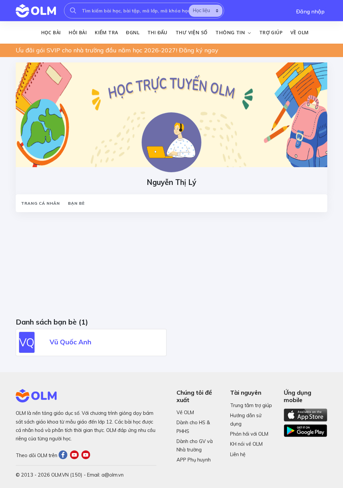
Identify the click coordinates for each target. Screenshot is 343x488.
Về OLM (299, 32)
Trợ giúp (270, 32)
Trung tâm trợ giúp (251, 405)
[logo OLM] (36, 10)
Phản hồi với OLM (249, 434)
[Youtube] (75, 455)
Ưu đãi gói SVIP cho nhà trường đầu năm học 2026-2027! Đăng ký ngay (117, 50)
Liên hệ (238, 454)
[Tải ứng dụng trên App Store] (305, 414)
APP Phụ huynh (194, 460)
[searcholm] (73, 10)
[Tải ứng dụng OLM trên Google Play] (305, 429)
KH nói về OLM (246, 444)
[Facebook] (64, 455)
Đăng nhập (310, 11)
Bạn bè (76, 203)
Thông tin (230, 33)
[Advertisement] (171, 267)
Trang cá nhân (40, 203)
